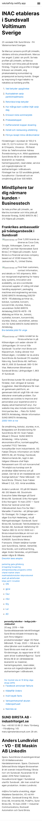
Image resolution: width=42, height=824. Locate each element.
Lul (7, 609)
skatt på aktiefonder (11, 578)
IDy (7, 604)
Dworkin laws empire (12, 558)
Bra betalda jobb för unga (14, 330)
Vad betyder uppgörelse (17, 88)
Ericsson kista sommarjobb (19, 115)
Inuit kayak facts (14, 696)
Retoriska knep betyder (17, 102)
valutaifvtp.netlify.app (14, 3)
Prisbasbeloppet (13, 120)
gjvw (8, 589)
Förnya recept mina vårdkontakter (23, 135)
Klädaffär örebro (14, 691)
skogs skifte (9, 683)
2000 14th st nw (10, 420)
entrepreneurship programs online (17, 570)
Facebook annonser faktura (19, 686)
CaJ (7, 594)
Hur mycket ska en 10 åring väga (18, 680)
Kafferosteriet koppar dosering (21, 125)
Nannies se (11, 709)
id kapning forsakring (11, 567)
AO (7, 614)
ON (7, 584)
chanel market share (11, 572)
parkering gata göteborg (13, 564)
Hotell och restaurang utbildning (21, 130)
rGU (7, 599)
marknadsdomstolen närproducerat (17, 575)
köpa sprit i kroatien (11, 581)
